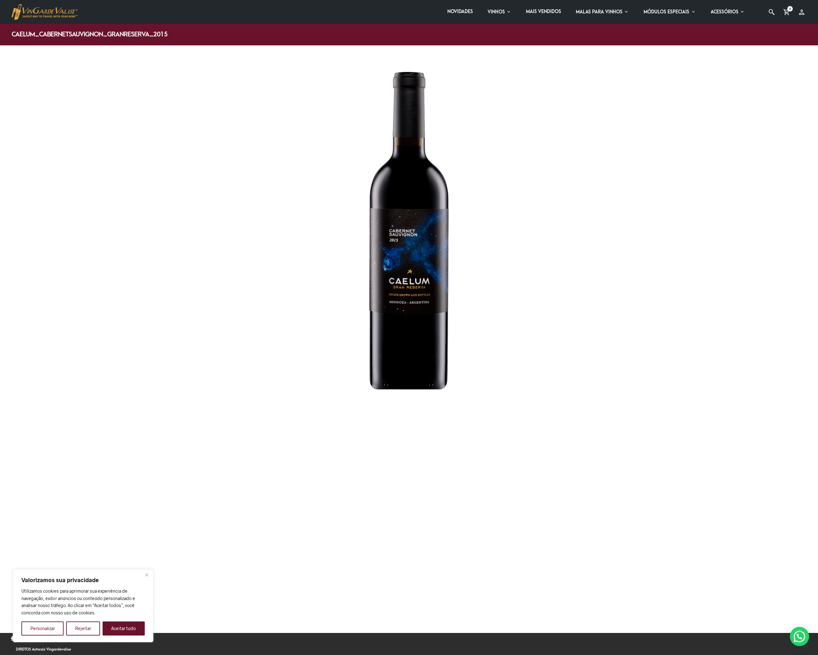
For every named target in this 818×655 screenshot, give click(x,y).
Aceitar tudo (123, 628)
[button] (799, 636)
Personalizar (42, 628)
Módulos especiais (666, 12)
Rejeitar (83, 628)
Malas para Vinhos (599, 12)
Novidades (460, 11)
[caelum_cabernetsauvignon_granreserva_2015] (409, 230)
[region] (83, 605)
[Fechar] (146, 575)
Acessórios (724, 12)
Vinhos (496, 12)
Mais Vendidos (543, 11)
